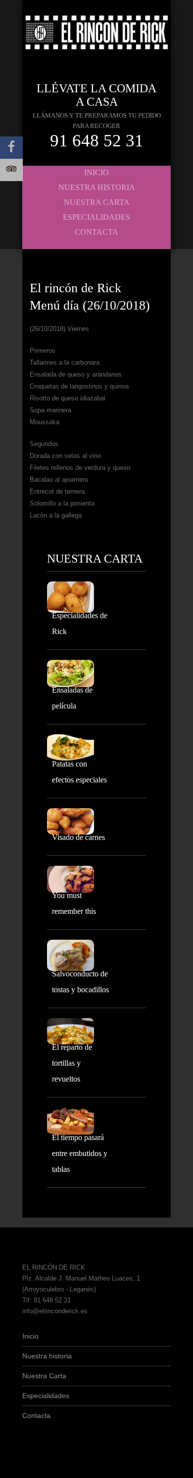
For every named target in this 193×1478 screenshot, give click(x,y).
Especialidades (96, 217)
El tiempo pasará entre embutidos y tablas (79, 1153)
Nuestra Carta (97, 202)
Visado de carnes (78, 837)
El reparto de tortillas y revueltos (72, 1063)
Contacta (96, 232)
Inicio (96, 172)
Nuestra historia (96, 187)
